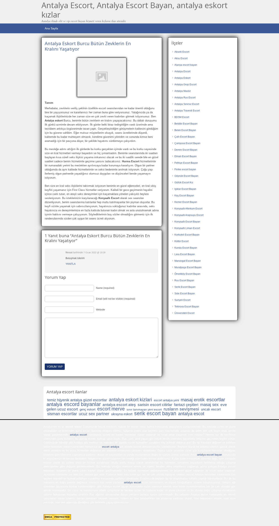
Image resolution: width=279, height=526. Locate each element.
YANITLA (71, 263)
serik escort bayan (155, 413)
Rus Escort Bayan (184, 280)
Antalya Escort (182, 71)
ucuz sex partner (94, 413)
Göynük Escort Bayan (186, 176)
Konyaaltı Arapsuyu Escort (188, 215)
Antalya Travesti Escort (187, 110)
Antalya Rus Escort (184, 97)
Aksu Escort (180, 58)
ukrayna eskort (121, 414)
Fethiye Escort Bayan (186, 162)
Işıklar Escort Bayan (185, 189)
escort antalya (110, 446)
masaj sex (209, 404)
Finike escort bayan (185, 169)
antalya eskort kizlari (130, 399)
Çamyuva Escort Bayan (187, 143)
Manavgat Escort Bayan (187, 260)
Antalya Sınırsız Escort (186, 104)
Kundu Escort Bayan (185, 247)
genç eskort (87, 409)
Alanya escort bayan (185, 64)
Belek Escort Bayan (185, 130)
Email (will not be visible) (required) (115, 298)
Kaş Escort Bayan (184, 195)
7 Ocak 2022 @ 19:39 (94, 252)
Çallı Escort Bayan (184, 136)
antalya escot (191, 413)
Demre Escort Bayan (185, 149)
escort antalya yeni (166, 400)
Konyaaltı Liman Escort (187, 228)
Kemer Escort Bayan (185, 202)
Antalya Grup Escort (185, 84)
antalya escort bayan (209, 454)
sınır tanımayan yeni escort (144, 409)
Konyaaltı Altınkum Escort (188, 208)
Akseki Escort (181, 51)
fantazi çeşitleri (186, 405)
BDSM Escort (181, 117)
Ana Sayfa (51, 28)
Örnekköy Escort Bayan (187, 273)
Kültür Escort (181, 241)
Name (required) (105, 288)
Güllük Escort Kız (183, 182)
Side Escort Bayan (184, 293)
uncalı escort (211, 409)
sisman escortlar (62, 413)
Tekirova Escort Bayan (186, 306)
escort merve (111, 408)
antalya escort (78, 434)
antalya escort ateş (119, 405)
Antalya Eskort (182, 78)
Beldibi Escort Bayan (186, 123)
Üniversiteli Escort (184, 313)
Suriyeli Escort (182, 300)
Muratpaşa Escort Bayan (188, 267)
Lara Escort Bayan (184, 254)
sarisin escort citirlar (155, 405)
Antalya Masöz (182, 91)
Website (100, 309)
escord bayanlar (82, 404)
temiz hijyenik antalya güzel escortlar (77, 400)
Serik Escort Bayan (184, 287)
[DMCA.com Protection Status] (57, 518)
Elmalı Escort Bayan (185, 156)
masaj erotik (193, 399)
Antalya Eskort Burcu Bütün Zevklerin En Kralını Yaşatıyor (88, 46)
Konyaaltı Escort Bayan (187, 221)
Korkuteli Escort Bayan (187, 234)
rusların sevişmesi (181, 409)
